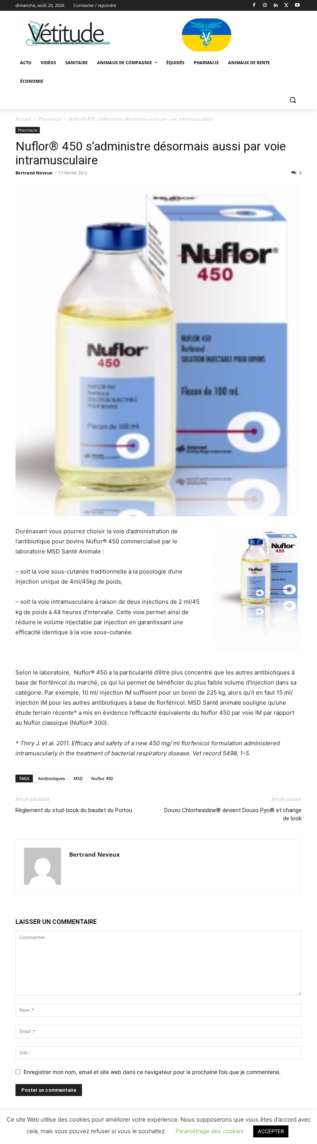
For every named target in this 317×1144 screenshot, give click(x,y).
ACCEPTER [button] (271, 1131)
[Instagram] (265, 5)
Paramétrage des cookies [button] (210, 1131)
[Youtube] (297, 5)
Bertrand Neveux (33, 173)
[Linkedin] (275, 5)
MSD (78, 778)
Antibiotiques (51, 778)
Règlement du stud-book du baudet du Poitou (73, 810)
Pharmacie (49, 119)
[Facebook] (254, 5)
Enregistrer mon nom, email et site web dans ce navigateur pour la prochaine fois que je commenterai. (152, 1072)
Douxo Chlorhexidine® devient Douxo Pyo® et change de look (233, 814)
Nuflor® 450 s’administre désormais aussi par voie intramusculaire (150, 153)
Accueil (23, 119)
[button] (292, 100)
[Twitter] (286, 5)
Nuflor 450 (102, 778)
